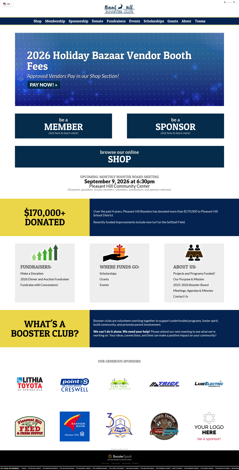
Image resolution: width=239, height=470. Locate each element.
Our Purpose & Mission (188, 279)
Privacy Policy (116, 463)
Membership (55, 21)
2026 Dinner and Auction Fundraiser (44, 279)
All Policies (135, 463)
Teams (200, 21)
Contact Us (180, 296)
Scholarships (154, 21)
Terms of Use (105, 463)
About (186, 21)
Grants (172, 21)
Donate (97, 21)
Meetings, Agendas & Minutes (193, 290)
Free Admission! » (52, 87)
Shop (38, 21)
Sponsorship (78, 21)
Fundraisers (116, 21)
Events (134, 21)
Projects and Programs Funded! (194, 273)
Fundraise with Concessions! (39, 285)
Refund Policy (126, 463)
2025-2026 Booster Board (191, 285)
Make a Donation (31, 273)
